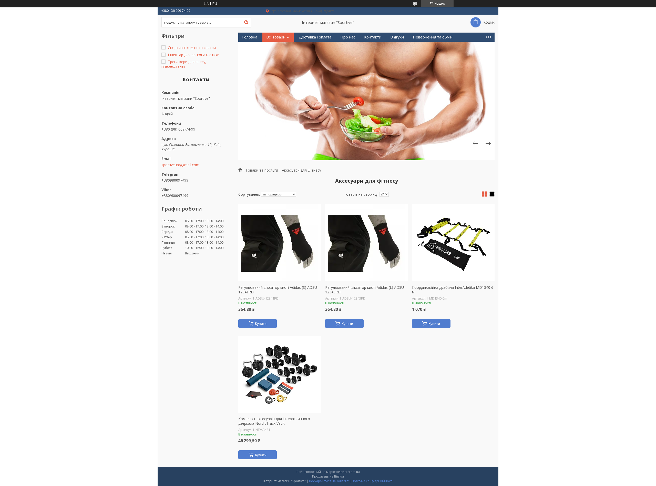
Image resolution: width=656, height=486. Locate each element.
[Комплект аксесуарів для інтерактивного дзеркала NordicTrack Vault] (279, 374)
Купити (260, 324)
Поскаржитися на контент (328, 481)
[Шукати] (246, 22)
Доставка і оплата (315, 37)
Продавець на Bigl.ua (328, 476)
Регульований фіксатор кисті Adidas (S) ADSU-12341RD (278, 289)
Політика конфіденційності (372, 481)
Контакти (372, 37)
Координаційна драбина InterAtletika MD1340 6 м (452, 289)
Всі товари (275, 37)
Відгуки (397, 37)
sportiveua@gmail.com (180, 165)
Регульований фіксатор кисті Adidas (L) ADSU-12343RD (365, 289)
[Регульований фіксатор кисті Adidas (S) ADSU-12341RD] (279, 242)
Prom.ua (353, 472)
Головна (249, 37)
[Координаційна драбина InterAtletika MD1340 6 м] (453, 242)
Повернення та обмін (433, 37)
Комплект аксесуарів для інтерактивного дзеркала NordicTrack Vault (274, 420)
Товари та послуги (261, 170)
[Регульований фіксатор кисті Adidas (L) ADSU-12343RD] (366, 242)
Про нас (347, 37)
